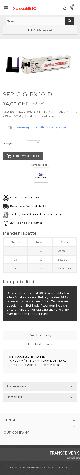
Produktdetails (40, 344)
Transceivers (16, 386)
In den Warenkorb (23, 156)
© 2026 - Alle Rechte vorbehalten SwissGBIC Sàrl (40, 467)
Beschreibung (40, 335)
